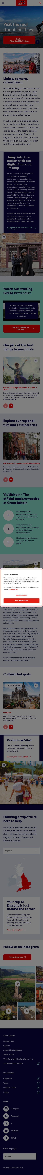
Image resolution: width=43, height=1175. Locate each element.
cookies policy (13, 589)
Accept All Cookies (21, 600)
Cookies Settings (21, 595)
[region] (21, 587)
